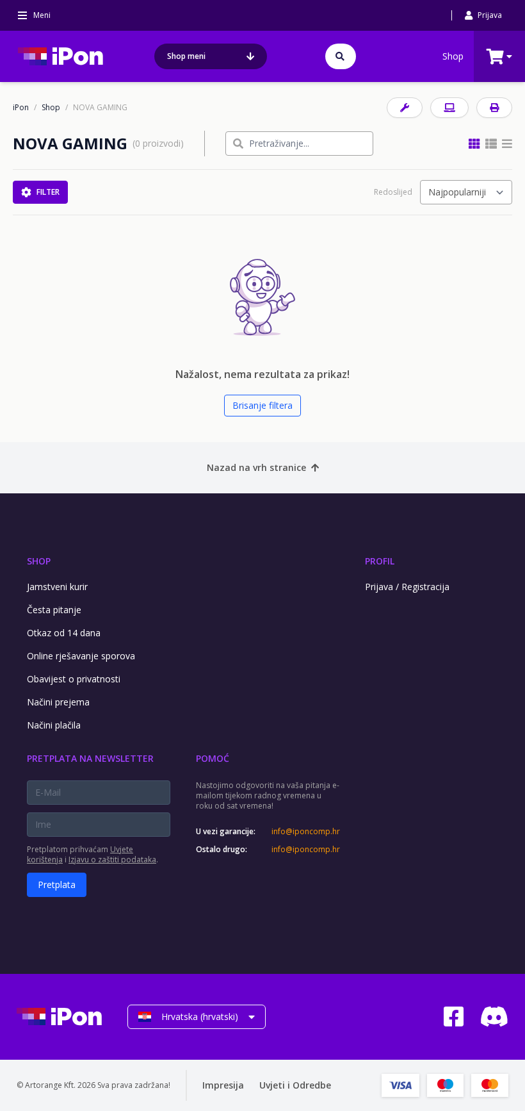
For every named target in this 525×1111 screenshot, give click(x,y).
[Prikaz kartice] (474, 143)
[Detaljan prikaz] (491, 143)
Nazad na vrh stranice (256, 467)
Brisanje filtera (262, 405)
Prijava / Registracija (407, 586)
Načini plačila (54, 725)
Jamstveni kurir (57, 586)
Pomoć (212, 758)
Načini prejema (58, 702)
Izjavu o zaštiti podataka (112, 859)
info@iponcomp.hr (305, 832)
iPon (21, 108)
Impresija (223, 1085)
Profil (379, 561)
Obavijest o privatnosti (73, 679)
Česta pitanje (54, 610)
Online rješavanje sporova (81, 656)
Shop (453, 56)
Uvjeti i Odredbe (295, 1085)
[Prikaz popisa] (507, 143)
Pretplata (57, 884)
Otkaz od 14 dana (64, 633)
